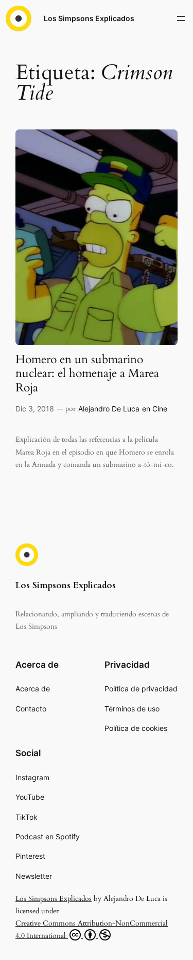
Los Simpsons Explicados (89, 18)
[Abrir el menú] (181, 18)
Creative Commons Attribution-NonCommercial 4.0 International (91, 929)
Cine (159, 408)
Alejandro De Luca (108, 408)
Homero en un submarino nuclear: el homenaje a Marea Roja (87, 374)
